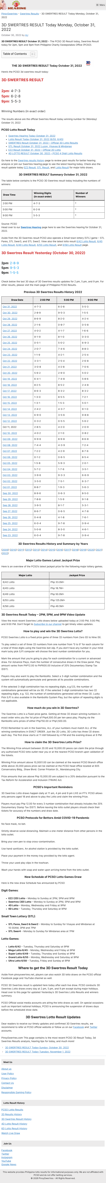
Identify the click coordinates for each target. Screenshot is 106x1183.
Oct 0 (6, 475)
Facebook (78, 1027)
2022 (5, 553)
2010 (13, 549)
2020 (91, 549)
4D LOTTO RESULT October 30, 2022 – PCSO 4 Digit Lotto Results (45, 153)
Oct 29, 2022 (10, 318)
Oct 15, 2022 (10, 403)
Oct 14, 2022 (10, 409)
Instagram (6, 1157)
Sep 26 (6, 517)
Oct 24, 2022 (10, 348)
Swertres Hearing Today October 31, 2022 (31, 135)
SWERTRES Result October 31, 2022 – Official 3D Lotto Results (43, 143)
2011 (20, 549)
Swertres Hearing (31, 227)
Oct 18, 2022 (10, 385)
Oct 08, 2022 (10, 445)
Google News (8, 1164)
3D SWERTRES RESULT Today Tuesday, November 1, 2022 (37, 1051)
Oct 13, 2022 (10, 415)
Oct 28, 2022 (10, 324)
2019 (83, 549)
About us (6, 1068)
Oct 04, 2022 (10, 469)
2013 (36, 549)
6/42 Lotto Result (86, 241)
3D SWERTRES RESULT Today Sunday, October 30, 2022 (37, 1047)
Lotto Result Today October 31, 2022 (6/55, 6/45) (35, 139)
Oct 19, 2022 (10, 379)
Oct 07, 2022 (10, 451)
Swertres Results (29, 13)
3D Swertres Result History (16, 1119)
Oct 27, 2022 (10, 330)
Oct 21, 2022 (10, 366)
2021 (99, 549)
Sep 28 (6, 505)
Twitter (93, 1027)
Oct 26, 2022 (10, 336)
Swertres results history (31, 160)
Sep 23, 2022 (10, 535)
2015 (52, 549)
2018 (75, 549)
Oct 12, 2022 (10, 421)
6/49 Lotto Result (26, 245)
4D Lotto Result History (14, 1123)
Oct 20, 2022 (10, 373)
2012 (28, 549)
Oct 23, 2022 (10, 354)
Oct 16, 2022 (10, 397)
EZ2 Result (30, 167)
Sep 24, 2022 (10, 529)
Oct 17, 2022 (10, 391)
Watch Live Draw (10, 1133)
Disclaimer (7, 1087)
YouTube (6, 1161)
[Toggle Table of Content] (31, 54)
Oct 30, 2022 (10, 312)
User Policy (7, 1073)
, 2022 (13, 475)
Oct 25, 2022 (10, 342)
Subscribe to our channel (48, 624)
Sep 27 (6, 511)
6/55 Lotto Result (46, 245)
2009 (5, 549)
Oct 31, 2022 (10, 306)
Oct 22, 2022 (10, 361)
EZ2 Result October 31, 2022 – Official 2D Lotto (34, 150)
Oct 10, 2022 (10, 433)
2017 (67, 549)
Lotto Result (62, 167)
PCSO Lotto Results (12, 1109)
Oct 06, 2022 (10, 457)
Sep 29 (7, 499)
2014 (44, 549)
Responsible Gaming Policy (16, 1092)
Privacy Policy (9, 1078)
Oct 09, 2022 (10, 439)
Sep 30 (7, 493)
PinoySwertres (9, 13)
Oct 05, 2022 (10, 463)
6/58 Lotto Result (72, 245)
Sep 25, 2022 (10, 523)
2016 (60, 549)
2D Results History (11, 1114)
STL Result (43, 167)
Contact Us (7, 1083)
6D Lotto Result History (14, 1128)
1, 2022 (13, 487)
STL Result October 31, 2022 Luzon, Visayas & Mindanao (40, 146)
